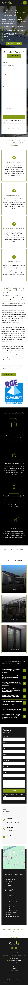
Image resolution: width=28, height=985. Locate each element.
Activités (14, 968)
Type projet (5, 62)
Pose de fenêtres (12, 912)
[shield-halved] (9, 129)
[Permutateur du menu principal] (25, 2)
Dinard (9, 885)
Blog (14, 966)
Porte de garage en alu (13, 908)
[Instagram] (16, 948)
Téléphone (5, 87)
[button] (21, 3)
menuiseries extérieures (19, 301)
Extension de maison (12, 895)
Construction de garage (13, 916)
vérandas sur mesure (8, 301)
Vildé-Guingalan (11, 879)
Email (4, 80)
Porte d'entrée (11, 906)
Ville (4, 99)
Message (5, 105)
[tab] (14, 671)
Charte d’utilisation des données (14, 972)
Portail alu (10, 903)
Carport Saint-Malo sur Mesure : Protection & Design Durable (14, 935)
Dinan (9, 883)
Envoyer (14, 117)
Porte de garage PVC (13, 910)
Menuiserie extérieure (13, 899)
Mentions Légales (14, 970)
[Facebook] (12, 948)
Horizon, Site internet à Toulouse (16, 982)
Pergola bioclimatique (13, 901)
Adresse (5, 93)
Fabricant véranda (12, 897)
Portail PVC (10, 905)
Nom (4, 74)
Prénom (5, 68)
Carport (9, 914)
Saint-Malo (10, 881)
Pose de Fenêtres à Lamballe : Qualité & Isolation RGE (14, 930)
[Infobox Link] (11, 821)
